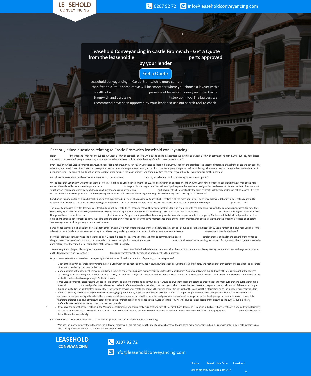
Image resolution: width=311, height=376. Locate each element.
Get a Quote (155, 73)
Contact (239, 363)
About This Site (216, 363)
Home (195, 363)
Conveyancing (74, 7)
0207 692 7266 (165, 6)
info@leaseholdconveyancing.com (223, 6)
